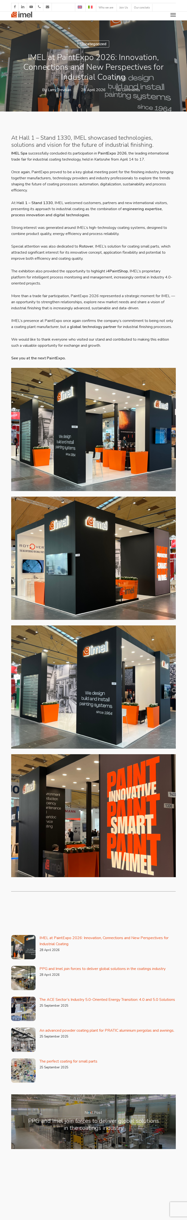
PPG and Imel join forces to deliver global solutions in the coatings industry (102, 968)
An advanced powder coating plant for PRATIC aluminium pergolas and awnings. (106, 1030)
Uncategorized (93, 44)
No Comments (128, 90)
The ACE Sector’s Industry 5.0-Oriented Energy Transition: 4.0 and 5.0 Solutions (107, 999)
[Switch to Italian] (90, 7)
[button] (173, 14)
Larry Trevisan (59, 90)
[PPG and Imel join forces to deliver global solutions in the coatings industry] (93, 1121)
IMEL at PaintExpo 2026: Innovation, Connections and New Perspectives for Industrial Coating (103, 941)
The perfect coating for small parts (68, 1061)
